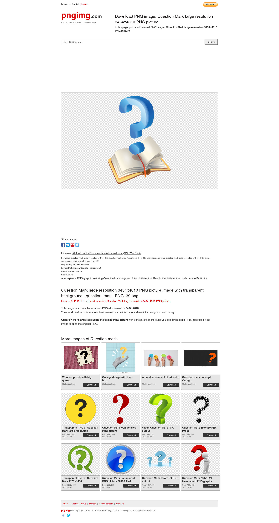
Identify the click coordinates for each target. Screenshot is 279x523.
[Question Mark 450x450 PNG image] (200, 409)
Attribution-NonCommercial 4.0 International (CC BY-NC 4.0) (106, 253)
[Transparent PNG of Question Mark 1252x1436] (80, 459)
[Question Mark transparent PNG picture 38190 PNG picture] (120, 459)
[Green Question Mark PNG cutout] (160, 409)
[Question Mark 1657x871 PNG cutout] (161, 459)
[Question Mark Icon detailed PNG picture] (120, 409)
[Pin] (72, 245)
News (83, 503)
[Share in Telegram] (68, 245)
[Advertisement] (139, 70)
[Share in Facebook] (63, 245)
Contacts (120, 503)
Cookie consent (106, 503)
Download (91, 384)
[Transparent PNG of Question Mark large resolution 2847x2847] (80, 409)
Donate (92, 503)
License (75, 503)
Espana (84, 3)
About (65, 503)
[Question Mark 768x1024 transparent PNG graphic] (200, 459)
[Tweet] (77, 245)
